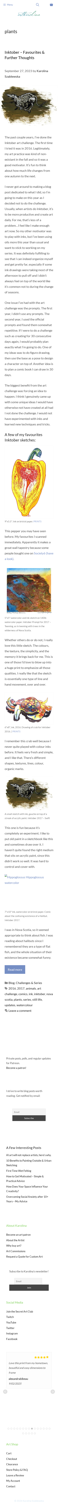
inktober (39, 994)
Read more (15, 969)
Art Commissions (15, 1251)
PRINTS (37, 521)
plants (18, 999)
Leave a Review (15, 1475)
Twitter (10, 1328)
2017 (21, 988)
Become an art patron (18, 1234)
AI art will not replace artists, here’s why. (28, 1155)
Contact (10, 1486)
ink (31, 994)
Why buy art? (13, 1245)
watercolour (25, 1005)
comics (23, 994)
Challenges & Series (29, 983)
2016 (12, 988)
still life (37, 999)
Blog (12, 983)
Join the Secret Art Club (19, 1311)
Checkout (11, 1458)
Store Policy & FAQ (17, 1469)
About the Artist (15, 1240)
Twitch (10, 1317)
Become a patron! (16, 1067)
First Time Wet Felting (18, 1170)
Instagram (12, 1333)
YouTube (11, 1322)
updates (10, 1005)
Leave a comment (20, 1010)
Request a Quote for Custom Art (24, 1256)
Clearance (12, 1464)
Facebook (11, 1339)
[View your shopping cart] (51, 4)
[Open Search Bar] (37, 4)
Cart (8, 1453)
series (27, 999)
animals (31, 988)
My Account (13, 1480)
